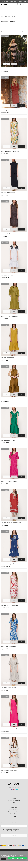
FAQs (14, 802)
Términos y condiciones (14, 811)
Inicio (2, 16)
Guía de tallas (14, 807)
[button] (26, 4)
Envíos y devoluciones (14, 809)
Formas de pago (14, 814)
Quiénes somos (14, 796)
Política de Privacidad (11, 830)
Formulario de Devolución (14, 794)
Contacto (14, 798)
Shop (5, 16)
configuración (12, 856)
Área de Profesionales (14, 800)
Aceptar (4, 858)
